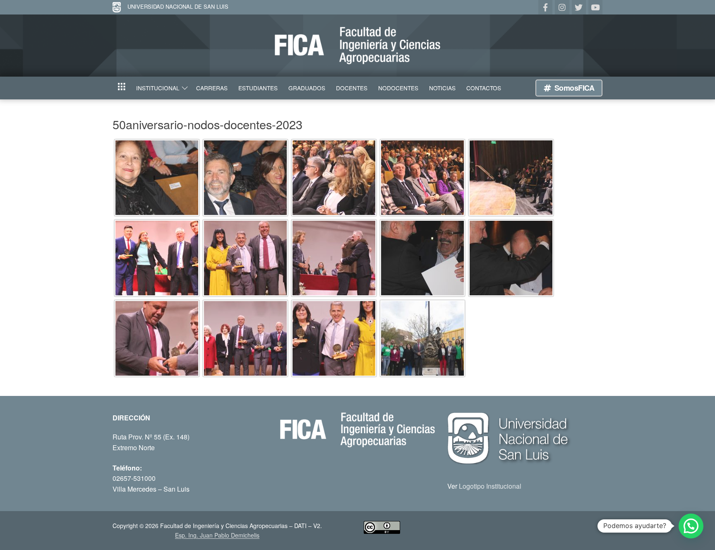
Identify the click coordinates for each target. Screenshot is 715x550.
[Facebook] (545, 7)
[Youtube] (595, 7)
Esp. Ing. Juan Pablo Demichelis (217, 535)
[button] (691, 526)
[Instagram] (562, 7)
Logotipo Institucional (490, 486)
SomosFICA (573, 87)
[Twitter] (579, 7)
